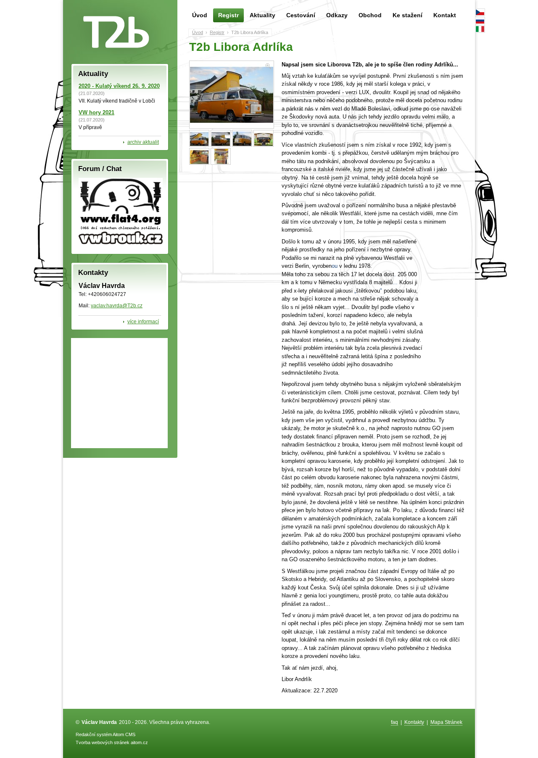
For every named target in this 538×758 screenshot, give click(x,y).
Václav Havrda (99, 722)
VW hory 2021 (96, 112)
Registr (228, 15)
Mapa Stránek (446, 722)
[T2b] (115, 32)
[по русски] (480, 20)
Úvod (199, 15)
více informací (143, 322)
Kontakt (444, 15)
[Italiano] (480, 29)
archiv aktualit (143, 142)
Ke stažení (407, 15)
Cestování (300, 15)
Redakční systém (94, 734)
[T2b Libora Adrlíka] (231, 95)
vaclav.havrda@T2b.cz (116, 305)
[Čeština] (480, 12)
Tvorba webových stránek (102, 742)
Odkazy (337, 15)
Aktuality (262, 15)
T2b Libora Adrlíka (249, 32)
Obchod (370, 15)
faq (394, 722)
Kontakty (414, 722)
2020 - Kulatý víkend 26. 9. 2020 (119, 86)
